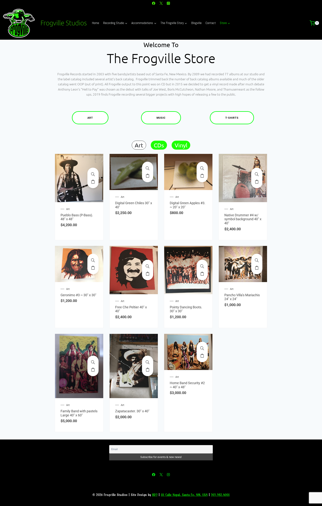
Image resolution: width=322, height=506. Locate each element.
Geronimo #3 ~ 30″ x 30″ (78, 295)
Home (95, 23)
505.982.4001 (220, 495)
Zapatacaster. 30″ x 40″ (132, 411)
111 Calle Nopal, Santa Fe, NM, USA (184, 495)
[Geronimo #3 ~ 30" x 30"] (93, 260)
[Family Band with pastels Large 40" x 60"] (93, 362)
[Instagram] (168, 3)
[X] (161, 3)
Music (161, 117)
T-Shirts (232, 117)
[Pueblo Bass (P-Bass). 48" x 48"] (93, 174)
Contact (211, 23)
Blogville (196, 23)
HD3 (154, 495)
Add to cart (93, 181)
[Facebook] (154, 3)
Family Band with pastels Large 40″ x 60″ (79, 413)
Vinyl (181, 145)
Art (90, 117)
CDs (159, 145)
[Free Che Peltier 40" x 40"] (147, 266)
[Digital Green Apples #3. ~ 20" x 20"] (202, 168)
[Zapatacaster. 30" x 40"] (147, 362)
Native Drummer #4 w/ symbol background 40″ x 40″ (242, 219)
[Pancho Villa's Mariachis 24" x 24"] (257, 260)
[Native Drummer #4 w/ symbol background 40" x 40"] (257, 174)
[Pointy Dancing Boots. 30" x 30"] (202, 266)
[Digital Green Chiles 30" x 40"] (147, 168)
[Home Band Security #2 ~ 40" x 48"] (202, 348)
